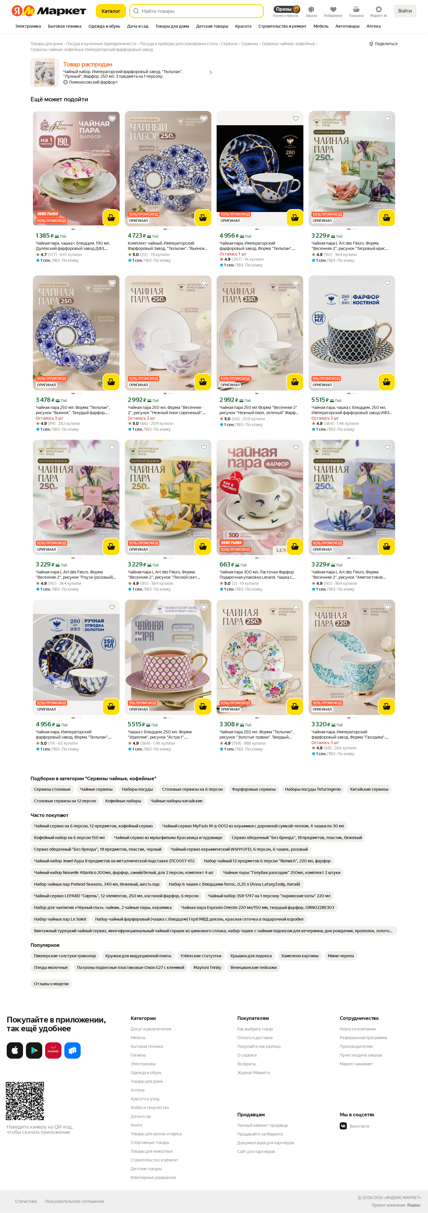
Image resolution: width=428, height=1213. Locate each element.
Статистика (26, 1201)
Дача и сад (141, 1116)
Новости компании (358, 1029)
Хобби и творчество (150, 1107)
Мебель (138, 1037)
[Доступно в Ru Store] (72, 1057)
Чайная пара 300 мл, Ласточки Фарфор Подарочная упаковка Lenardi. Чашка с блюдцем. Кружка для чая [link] (257, 575)
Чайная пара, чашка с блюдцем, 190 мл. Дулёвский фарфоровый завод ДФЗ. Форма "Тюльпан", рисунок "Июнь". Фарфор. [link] (73, 246)
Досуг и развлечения (151, 1029)
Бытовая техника (147, 1046)
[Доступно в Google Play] (34, 1057)
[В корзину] (111, 218)
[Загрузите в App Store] (15, 1057)
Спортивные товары (150, 1142)
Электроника (143, 1064)
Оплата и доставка (255, 1037)
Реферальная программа (363, 1037)
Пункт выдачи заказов (361, 1055)
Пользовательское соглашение (74, 1201)
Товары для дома (147, 1081)
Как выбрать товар (255, 1029)
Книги (136, 1125)
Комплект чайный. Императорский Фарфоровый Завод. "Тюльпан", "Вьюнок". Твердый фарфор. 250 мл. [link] (167, 246)
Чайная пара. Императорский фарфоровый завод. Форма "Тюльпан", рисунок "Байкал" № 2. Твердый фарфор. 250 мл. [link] (74, 735)
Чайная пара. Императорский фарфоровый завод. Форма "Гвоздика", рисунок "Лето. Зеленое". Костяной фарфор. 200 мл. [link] (348, 735)
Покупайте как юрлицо (259, 1046)
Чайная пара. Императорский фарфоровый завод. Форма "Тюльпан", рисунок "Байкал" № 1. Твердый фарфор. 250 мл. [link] (258, 246)
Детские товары (146, 1168)
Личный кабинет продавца (262, 1125)
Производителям (356, 1046)
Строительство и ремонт (154, 1160)
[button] (380, 1126)
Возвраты (246, 1064)
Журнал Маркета (253, 1072)
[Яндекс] (413, 1205)
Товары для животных (152, 1151)
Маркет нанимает (356, 1064)
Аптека (137, 1090)
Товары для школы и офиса (156, 1133)
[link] (52, 789)
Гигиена (138, 1055)
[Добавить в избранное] (112, 118)
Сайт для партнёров (256, 1151)
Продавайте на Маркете (260, 1134)
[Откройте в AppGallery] (53, 1057)
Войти (405, 11)
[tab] (28, 27)
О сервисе (247, 1055)
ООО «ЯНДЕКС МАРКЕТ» (397, 1197)
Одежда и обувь (146, 1072)
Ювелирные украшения (153, 1177)
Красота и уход (145, 1099)
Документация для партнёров (265, 1142)
